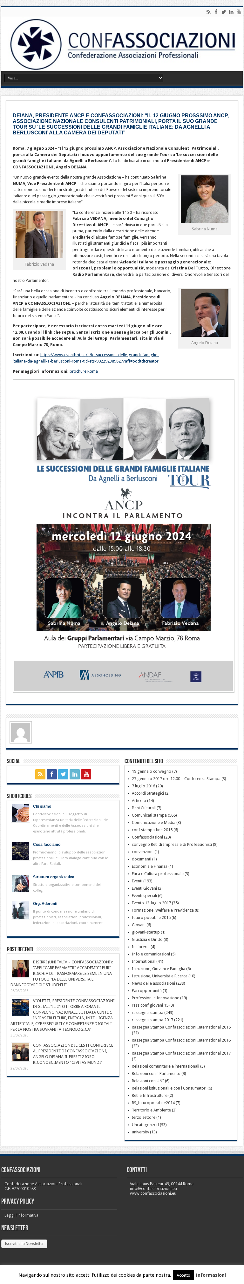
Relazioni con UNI (148, 1080)
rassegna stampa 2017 (152, 1019)
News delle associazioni (153, 983)
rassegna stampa (147, 1012)
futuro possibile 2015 (151, 917)
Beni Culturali (144, 807)
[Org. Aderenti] (20, 910)
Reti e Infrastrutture (149, 1095)
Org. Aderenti (45, 903)
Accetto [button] (183, 1275)
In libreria (141, 946)
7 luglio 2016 (143, 786)
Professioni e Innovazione (155, 997)
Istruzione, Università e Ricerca (159, 976)
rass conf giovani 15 (150, 1005)
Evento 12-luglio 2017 (151, 902)
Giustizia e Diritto (147, 939)
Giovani (139, 924)
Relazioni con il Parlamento (156, 1073)
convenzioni (142, 851)
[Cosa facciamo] (20, 851)
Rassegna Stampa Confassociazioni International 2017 (181, 1053)
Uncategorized (145, 1124)
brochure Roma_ (84, 371)
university (140, 1132)
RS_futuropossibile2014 (153, 1102)
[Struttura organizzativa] (20, 883)
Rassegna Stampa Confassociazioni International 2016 (181, 1040)
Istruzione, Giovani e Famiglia (158, 968)
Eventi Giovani (144, 888)
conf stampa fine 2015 (152, 829)
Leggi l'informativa (21, 1215)
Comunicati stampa (149, 815)
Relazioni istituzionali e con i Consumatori (169, 1088)
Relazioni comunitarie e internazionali (165, 1066)
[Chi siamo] (20, 813)
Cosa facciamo (46, 844)
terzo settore (143, 1117)
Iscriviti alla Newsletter (24, 1243)
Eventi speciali (144, 895)
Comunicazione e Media (153, 822)
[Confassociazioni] (122, 44)
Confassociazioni (147, 837)
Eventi (137, 881)
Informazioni (210, 1275)
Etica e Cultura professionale (158, 873)
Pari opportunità (147, 990)
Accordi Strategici (148, 793)
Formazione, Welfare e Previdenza (163, 910)
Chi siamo (42, 806)
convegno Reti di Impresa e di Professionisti (172, 844)
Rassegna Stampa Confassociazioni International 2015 (181, 1027)
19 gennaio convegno (151, 771)
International (143, 961)
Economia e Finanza (149, 866)
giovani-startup (146, 932)
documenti (141, 859)
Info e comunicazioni (151, 954)
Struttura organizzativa (53, 877)
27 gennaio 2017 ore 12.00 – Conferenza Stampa (176, 778)
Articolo (139, 800)
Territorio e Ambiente (151, 1110)
